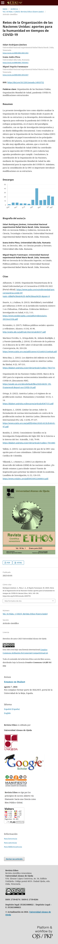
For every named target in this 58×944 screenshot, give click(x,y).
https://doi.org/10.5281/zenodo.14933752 (25, 82)
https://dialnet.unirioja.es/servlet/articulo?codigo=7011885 (29, 443)
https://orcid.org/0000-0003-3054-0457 (15, 75)
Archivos (14, 9)
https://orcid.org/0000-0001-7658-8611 (15, 63)
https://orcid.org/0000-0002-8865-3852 (15, 53)
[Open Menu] (2, 2)
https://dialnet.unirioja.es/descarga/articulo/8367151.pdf (28, 403)
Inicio (5, 9)
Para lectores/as (10, 838)
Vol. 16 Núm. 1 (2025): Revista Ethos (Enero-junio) (23, 11)
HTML (19, 562)
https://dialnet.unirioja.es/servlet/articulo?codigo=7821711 (29, 367)
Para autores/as (10, 843)
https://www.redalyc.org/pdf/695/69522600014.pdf (25, 478)
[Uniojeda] (11, 750)
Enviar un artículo (14, 859)
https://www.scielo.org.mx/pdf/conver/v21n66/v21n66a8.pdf (30, 351)
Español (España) (12, 709)
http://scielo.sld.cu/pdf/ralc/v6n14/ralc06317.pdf (24, 332)
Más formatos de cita (13, 601)
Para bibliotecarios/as (13, 847)
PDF (8, 562)
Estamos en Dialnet (14, 681)
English (7, 713)
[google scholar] (24, 770)
